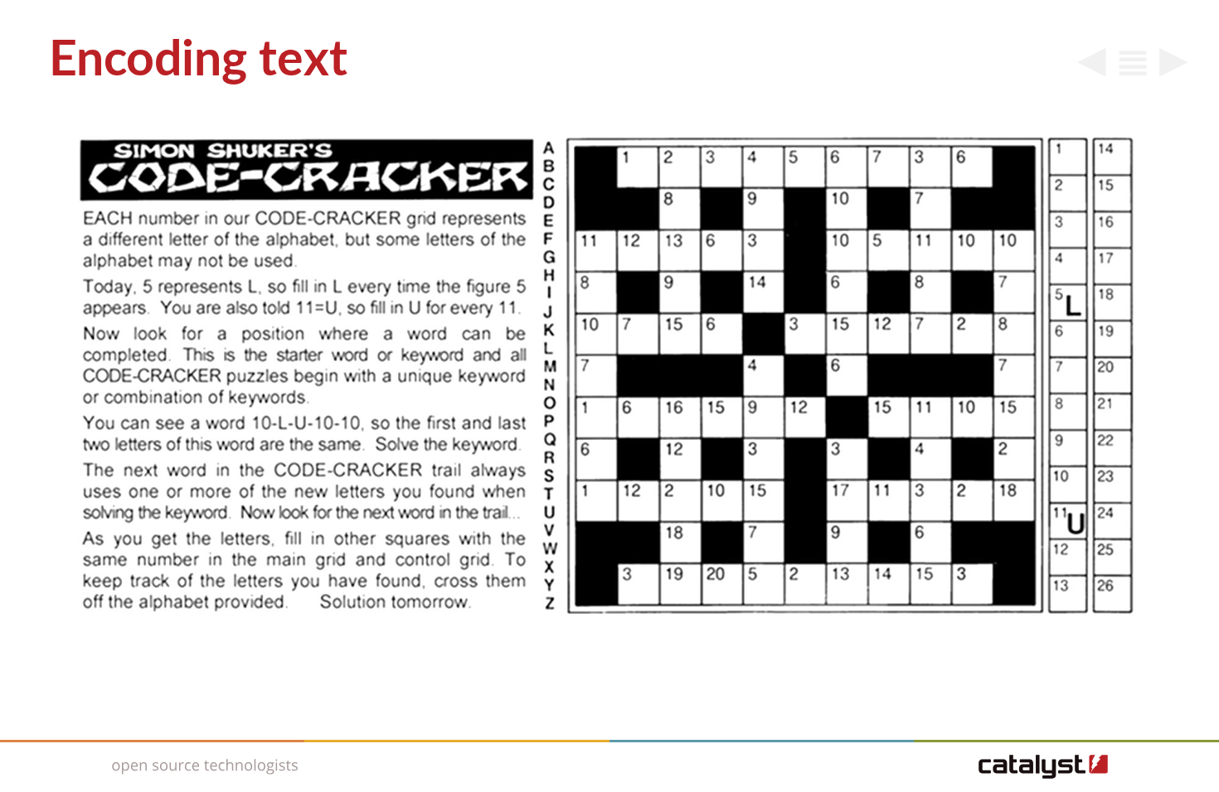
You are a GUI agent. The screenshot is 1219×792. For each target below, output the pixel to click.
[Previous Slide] (1091, 66)
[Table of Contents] (1133, 66)
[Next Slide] (1173, 66)
